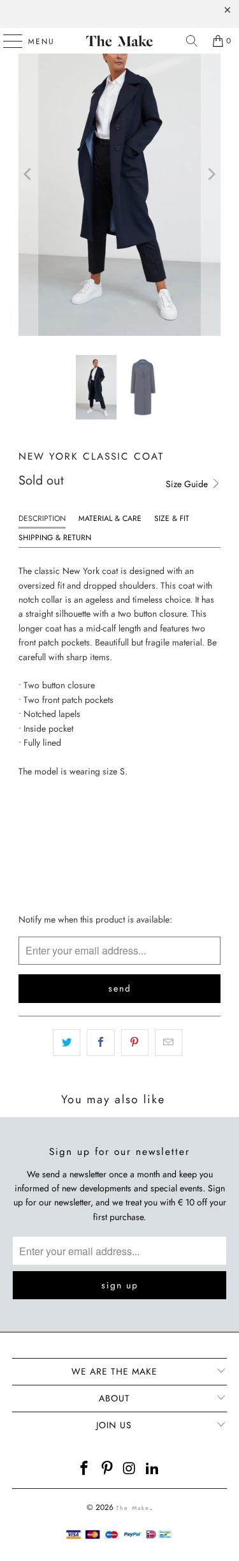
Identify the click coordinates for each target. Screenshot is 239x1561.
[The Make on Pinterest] (107, 1469)
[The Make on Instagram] (130, 1469)
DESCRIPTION (42, 518)
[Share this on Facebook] (100, 1042)
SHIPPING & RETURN (54, 537)
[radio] (28, 819)
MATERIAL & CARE (109, 518)
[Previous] (28, 174)
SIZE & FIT (171, 518)
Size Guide (188, 484)
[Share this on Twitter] (66, 1042)
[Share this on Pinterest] (134, 1042)
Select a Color (50, 795)
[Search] (192, 41)
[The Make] (120, 41)
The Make (133, 1508)
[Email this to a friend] (168, 1042)
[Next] (211, 174)
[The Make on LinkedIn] (153, 1469)
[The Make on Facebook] (84, 1469)
